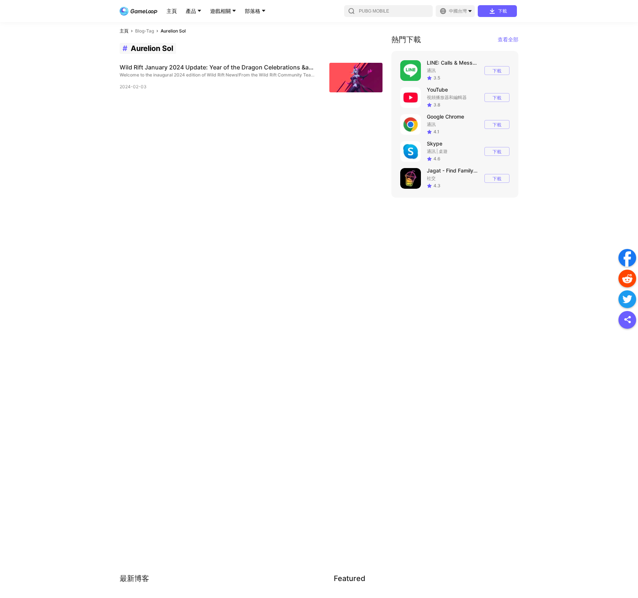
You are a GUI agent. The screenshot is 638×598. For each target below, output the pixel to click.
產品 (191, 11)
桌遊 (443, 151)
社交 (431, 178)
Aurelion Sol (173, 31)
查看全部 (508, 39)
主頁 (172, 11)
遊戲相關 (220, 11)
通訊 (431, 70)
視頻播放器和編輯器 (447, 97)
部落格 (252, 11)
